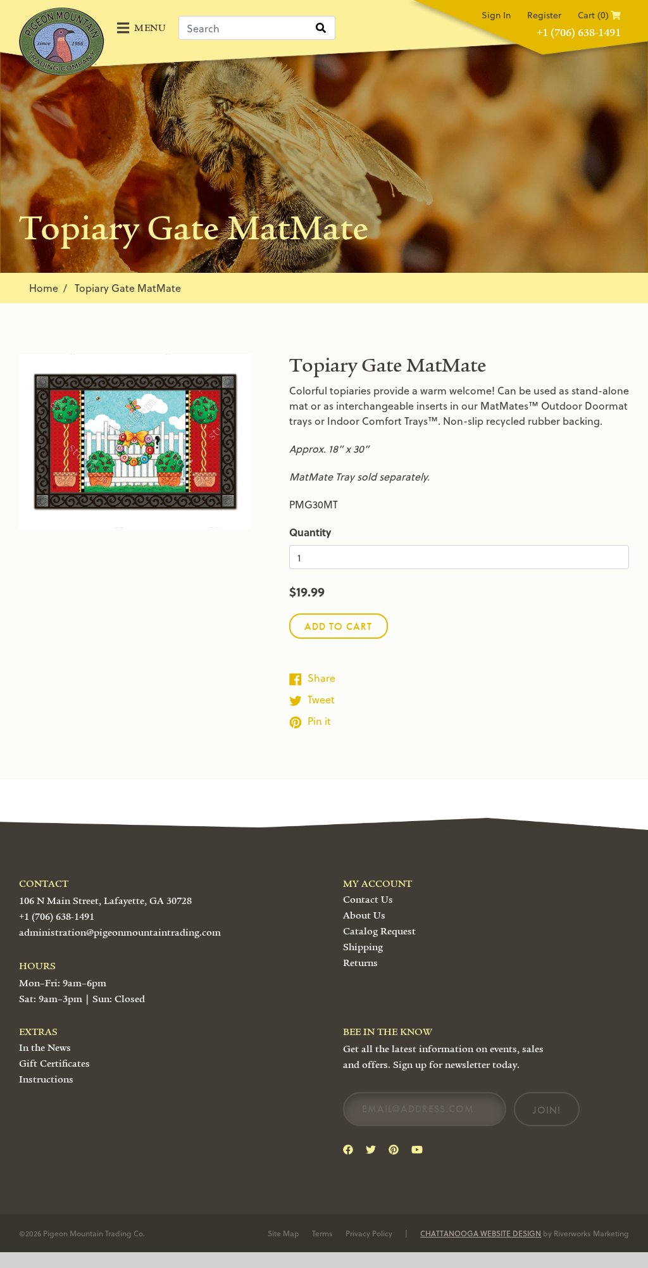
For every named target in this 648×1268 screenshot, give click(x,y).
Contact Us (368, 899)
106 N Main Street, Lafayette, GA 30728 (105, 901)
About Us (364, 915)
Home (43, 287)
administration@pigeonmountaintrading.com (120, 932)
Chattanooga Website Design (480, 1233)
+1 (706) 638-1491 (579, 32)
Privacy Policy (369, 1233)
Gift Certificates (54, 1063)
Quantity (310, 532)
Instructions (46, 1079)
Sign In (496, 15)
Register (544, 15)
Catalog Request (379, 931)
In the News (45, 1047)
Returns (360, 963)
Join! (547, 1110)
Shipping (363, 947)
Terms (322, 1233)
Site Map (283, 1233)
